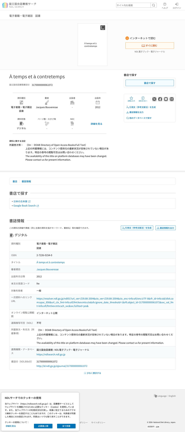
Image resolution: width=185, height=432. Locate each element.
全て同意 (66, 425)
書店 (15, 181)
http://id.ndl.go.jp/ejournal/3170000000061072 (62, 366)
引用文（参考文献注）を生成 (142, 107)
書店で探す (150, 83)
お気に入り (131, 101)
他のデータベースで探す (140, 117)
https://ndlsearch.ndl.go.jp (51, 354)
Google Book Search (24, 205)
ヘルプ (165, 7)
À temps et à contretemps (51, 262)
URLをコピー (143, 101)
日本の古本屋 (20, 201)
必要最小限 (43, 425)
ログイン (177, 7)
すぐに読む (151, 45)
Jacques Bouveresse (48, 269)
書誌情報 (26, 181)
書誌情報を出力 (136, 112)
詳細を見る (96, 123)
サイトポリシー (98, 422)
